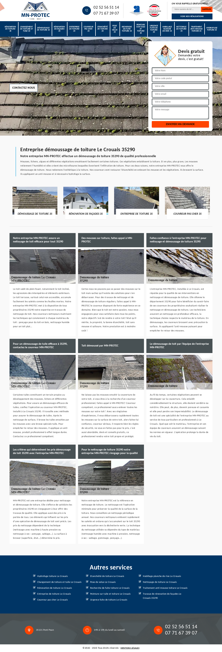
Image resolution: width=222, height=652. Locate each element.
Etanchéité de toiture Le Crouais (107, 576)
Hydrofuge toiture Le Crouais (52, 576)
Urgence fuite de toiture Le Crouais (108, 600)
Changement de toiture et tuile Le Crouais (59, 582)
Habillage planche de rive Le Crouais (162, 576)
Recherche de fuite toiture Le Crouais (110, 588)
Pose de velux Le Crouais (103, 582)
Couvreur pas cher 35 (88, 29)
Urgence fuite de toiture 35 (154, 29)
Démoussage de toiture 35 (43, 29)
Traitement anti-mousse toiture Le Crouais (165, 588)
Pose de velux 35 (114, 29)
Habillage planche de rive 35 (167, 29)
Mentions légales (130, 648)
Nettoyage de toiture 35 (181, 29)
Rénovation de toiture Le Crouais (54, 588)
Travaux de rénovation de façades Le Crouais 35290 (162, 596)
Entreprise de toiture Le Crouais (54, 594)
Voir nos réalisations (192, 16)
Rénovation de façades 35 (59, 29)
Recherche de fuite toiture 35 (127, 29)
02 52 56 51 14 (106, 8)
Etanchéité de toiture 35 (102, 29)
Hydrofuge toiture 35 (211, 29)
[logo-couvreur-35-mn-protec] (36, 10)
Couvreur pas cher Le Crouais (52, 600)
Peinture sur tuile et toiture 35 (140, 29)
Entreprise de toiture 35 (74, 29)
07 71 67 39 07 (106, 13)
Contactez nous (23, 88)
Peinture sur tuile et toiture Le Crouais (110, 594)
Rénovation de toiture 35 (10, 29)
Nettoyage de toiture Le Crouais (160, 582)
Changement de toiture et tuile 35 (26, 29)
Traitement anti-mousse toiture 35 (196, 29)
